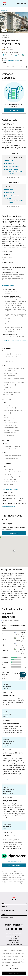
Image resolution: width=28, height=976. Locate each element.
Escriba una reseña (14, 865)
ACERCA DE (4, 907)
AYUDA (3, 903)
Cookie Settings (14, 968)
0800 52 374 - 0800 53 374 (14, 935)
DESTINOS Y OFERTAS (7, 910)
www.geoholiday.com (8, 506)
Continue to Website (14, 973)
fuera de (23, 674)
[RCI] (4, 3)
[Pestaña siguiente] (27, 67)
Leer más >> (6, 780)
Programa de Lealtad (7, 918)
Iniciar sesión (14, 110)
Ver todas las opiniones (14, 861)
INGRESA (20, 3)
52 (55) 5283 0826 (14, 942)
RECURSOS (4, 914)
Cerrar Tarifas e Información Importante (14, 341)
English (22, 679)
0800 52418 (14, 938)
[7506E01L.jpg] (14, 22)
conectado (16, 673)
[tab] (9, 66)
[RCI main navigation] (25, 3)
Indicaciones (14, 533)
